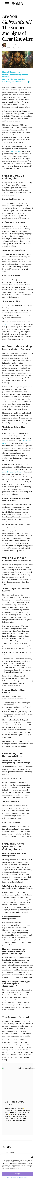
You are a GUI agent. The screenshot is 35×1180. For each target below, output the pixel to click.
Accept (17, 1173)
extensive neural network (12, 472)
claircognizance (16, 151)
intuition (5, 324)
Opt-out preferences (12, 1177)
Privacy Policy (23, 1177)
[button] (32, 1157)
